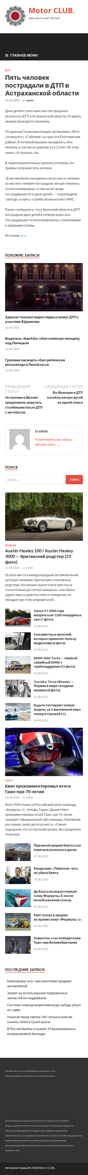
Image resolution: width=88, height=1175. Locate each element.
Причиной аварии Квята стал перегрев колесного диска (57, 847)
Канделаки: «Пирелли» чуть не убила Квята (56, 870)
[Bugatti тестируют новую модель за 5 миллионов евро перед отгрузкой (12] (18, 719)
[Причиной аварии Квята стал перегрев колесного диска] (18, 860)
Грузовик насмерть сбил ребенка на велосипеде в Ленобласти (35, 362)
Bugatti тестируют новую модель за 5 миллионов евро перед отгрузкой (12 (57, 709)
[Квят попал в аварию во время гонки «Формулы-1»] (18, 929)
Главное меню (24, 55)
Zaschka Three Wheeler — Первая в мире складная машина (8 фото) (53, 686)
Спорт (9, 780)
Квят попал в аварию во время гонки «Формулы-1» (58, 917)
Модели (10, 545)
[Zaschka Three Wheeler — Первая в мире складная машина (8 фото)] (18, 696)
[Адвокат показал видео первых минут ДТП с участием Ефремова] (44, 312)
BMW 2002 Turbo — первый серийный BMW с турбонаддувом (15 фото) (55, 662)
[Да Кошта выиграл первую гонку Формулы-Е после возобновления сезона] (18, 906)
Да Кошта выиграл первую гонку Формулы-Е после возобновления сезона (55, 895)
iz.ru (24, 235)
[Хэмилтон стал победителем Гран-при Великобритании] (18, 952)
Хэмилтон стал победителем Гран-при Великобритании (57, 940)
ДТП (7, 70)
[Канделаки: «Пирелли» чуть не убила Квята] (18, 883)
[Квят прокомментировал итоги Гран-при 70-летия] (44, 777)
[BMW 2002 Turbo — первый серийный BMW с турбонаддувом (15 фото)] (18, 672)
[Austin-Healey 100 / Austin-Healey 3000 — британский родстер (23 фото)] (44, 541)
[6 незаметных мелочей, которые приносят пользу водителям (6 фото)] (18, 649)
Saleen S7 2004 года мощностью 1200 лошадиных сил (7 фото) (58, 615)
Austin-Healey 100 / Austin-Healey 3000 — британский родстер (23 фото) (39, 556)
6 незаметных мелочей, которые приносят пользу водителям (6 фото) (55, 638)
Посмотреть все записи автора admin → (53, 441)
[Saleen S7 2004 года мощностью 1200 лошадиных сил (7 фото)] (18, 625)
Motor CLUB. (52, 10)
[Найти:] (44, 479)
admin (30, 100)
